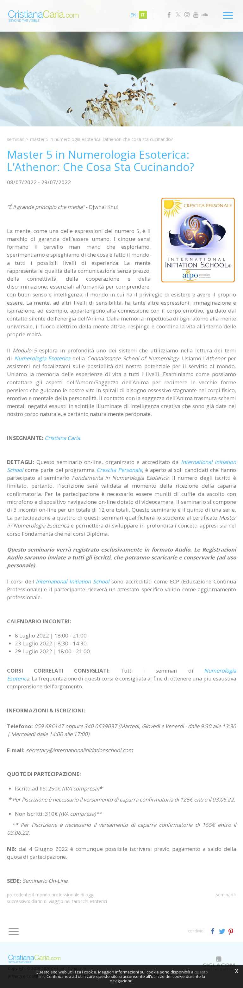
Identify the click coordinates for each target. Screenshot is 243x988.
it (143, 15)
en (133, 15)
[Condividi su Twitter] (222, 931)
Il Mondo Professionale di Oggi (63, 895)
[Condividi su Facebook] (213, 931)
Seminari (15, 139)
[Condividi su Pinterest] (231, 931)
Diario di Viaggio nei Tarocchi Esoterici (69, 901)
